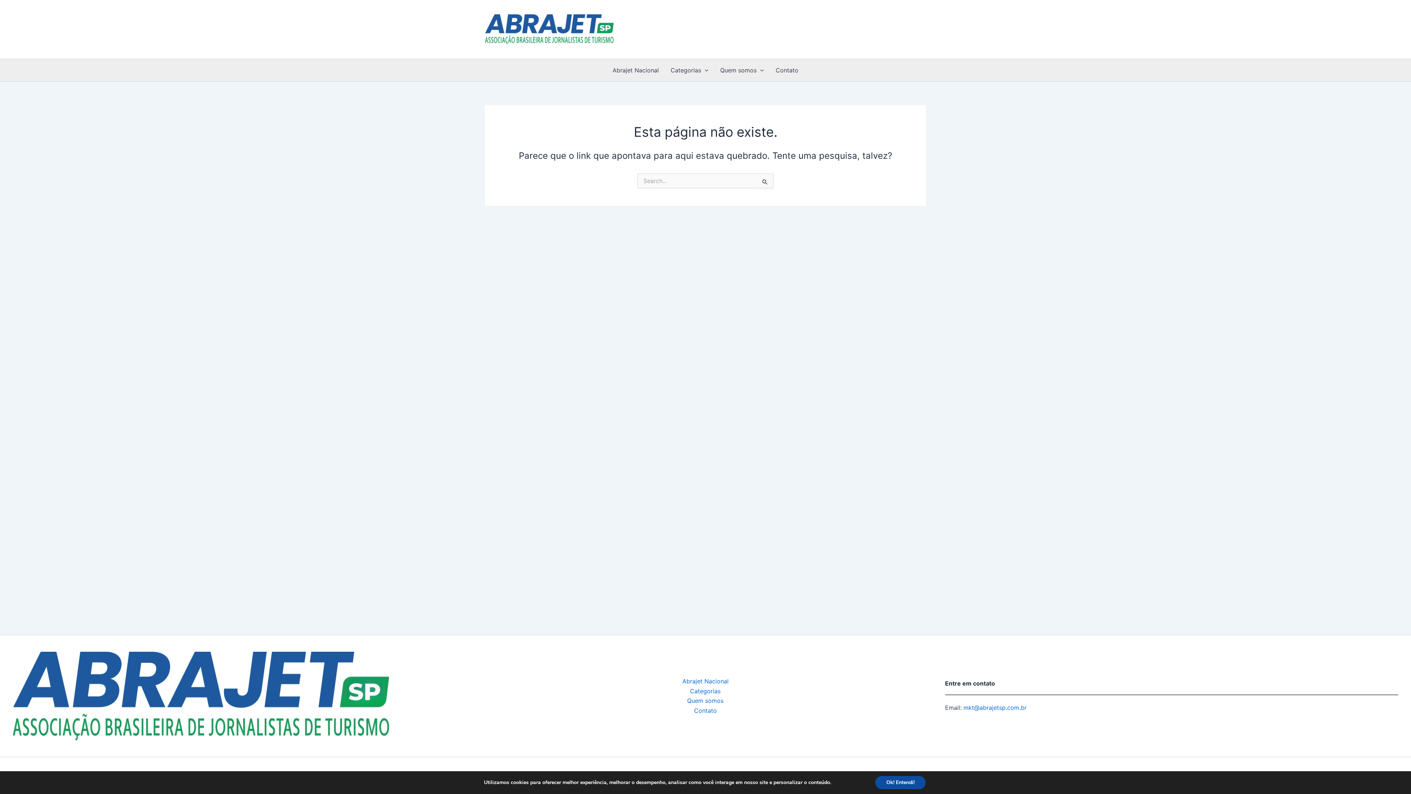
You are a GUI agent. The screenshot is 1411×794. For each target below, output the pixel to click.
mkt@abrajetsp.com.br (994, 707)
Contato (787, 70)
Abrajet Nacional (636, 70)
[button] (704, 70)
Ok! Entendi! (900, 782)
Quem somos (738, 70)
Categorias (686, 70)
